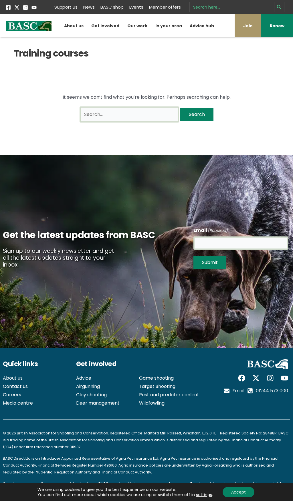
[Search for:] (130, 114)
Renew (277, 26)
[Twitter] (16, 7)
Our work (137, 26)
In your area (168, 26)
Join (248, 26)
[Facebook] (8, 7)
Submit (210, 262)
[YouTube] (34, 7)
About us (74, 26)
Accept (238, 492)
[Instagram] (25, 7)
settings (204, 494)
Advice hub (202, 26)
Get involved (105, 26)
